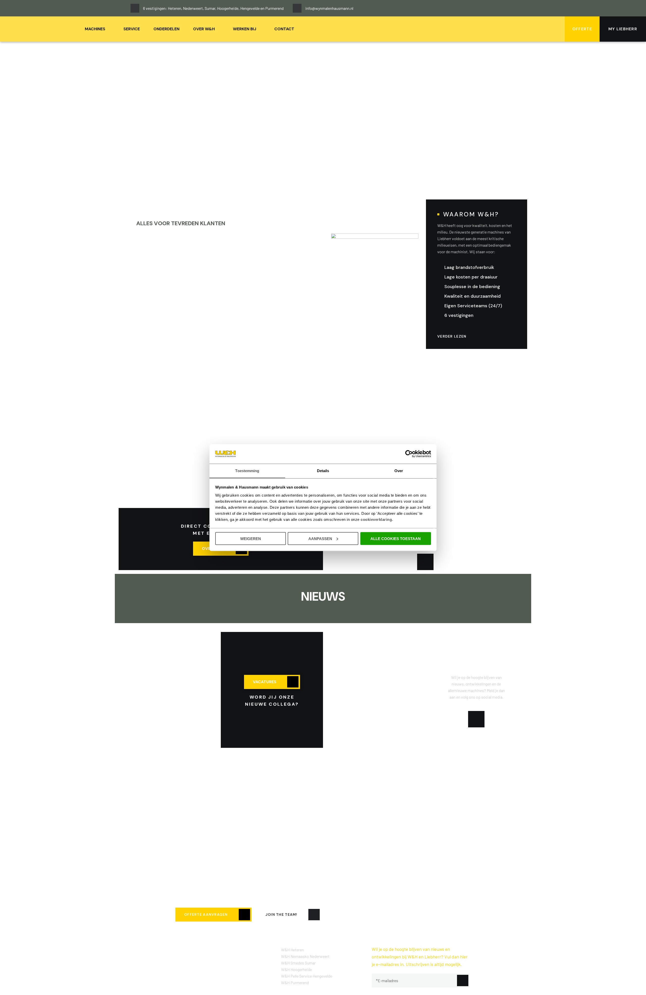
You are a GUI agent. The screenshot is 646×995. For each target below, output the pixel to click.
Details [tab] (323, 470)
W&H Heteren (292, 949)
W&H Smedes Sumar (298, 962)
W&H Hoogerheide (296, 969)
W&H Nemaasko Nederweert (305, 956)
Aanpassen (320, 538)
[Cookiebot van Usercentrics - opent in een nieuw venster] (409, 453)
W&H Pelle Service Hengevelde (306, 976)
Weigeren (250, 538)
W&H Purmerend (295, 982)
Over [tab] (398, 470)
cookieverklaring (376, 519)
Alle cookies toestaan (395, 538)
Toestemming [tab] (247, 470)
